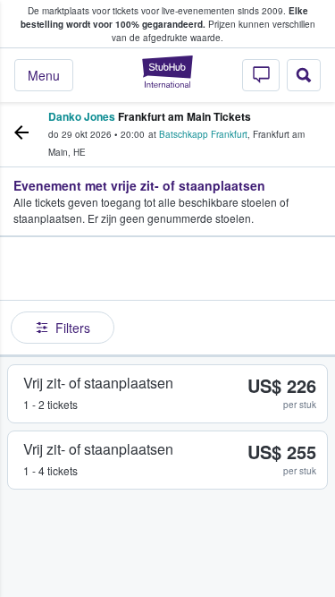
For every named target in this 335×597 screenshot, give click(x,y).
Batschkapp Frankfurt (203, 134)
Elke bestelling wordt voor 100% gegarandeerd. (164, 17)
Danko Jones (81, 116)
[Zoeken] (304, 75)
